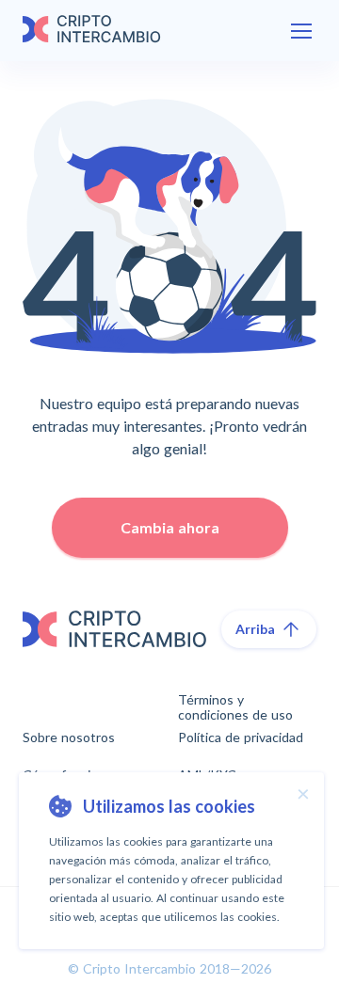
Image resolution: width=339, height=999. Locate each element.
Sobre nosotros (69, 737)
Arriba (255, 629)
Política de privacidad (240, 737)
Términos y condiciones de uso (235, 707)
